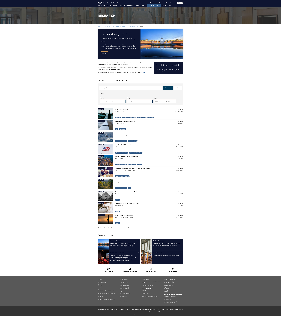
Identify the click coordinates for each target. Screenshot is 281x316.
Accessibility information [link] (103, 314)
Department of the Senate (170, 296)
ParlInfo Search (167, 284)
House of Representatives (103, 292)
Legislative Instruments (125, 298)
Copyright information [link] (114, 314)
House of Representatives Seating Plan (106, 299)
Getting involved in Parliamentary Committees (151, 281)
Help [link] (134, 314)
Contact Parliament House (147, 285)
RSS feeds (166, 291)
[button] (140, 93)
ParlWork (171, 2)
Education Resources (124, 285)
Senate (99, 281)
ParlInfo (165, 2)
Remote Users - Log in (169, 282)
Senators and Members (126, 5)
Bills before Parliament (125, 293)
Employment (166, 287)
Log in (175, 2)
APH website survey (168, 285)
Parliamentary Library (133, 26)
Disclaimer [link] (123, 314)
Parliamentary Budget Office (170, 302)
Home (100, 5)
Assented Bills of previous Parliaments (128, 295)
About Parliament (153, 5)
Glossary (166, 290)
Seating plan (100, 287)
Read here (104, 53)
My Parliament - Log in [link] (169, 281)
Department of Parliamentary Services (172, 301)
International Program (124, 288)
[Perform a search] (182, 3)
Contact (160, 2)
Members (100, 298)
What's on (144, 290)
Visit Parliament (166, 5)
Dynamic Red (100, 284)
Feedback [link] (129, 314)
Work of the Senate (102, 282)
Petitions (143, 282)
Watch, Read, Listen (124, 282)
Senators (100, 285)
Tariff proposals (123, 296)
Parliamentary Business (110, 5)
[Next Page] (137, 228)
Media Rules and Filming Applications (150, 296)
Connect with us (145, 284)
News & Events (140, 5)
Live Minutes (100, 296)
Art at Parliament (145, 293)
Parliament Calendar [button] (153, 2)
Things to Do (144, 292)
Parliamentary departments (119, 26)
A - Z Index (166, 288)
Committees (122, 303)
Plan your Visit (145, 295)
